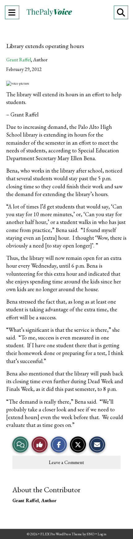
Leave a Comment (66, 462)
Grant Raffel (18, 59)
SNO (91, 534)
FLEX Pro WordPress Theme (61, 534)
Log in (101, 534)
